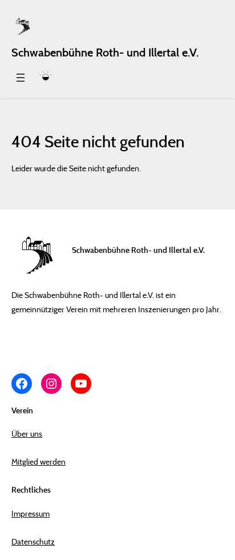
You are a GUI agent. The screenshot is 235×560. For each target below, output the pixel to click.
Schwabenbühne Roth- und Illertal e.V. (104, 52)
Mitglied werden (38, 461)
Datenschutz (33, 541)
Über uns (26, 433)
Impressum (30, 513)
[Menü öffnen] (20, 78)
